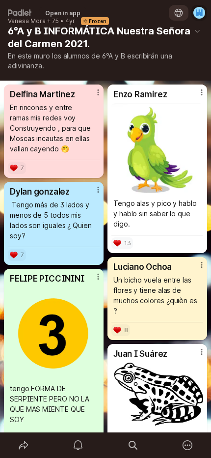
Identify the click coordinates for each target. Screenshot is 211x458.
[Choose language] (178, 13)
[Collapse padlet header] (197, 31)
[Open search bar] (133, 445)
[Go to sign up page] (199, 13)
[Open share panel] (23, 445)
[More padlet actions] (188, 445)
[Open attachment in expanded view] (157, 148)
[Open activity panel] (78, 445)
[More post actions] (92, 96)
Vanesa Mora (27, 21)
